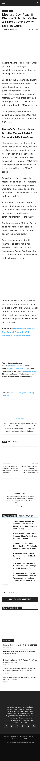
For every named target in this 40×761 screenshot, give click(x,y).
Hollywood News (29, 371)
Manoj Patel (7, 29)
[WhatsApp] (18, 34)
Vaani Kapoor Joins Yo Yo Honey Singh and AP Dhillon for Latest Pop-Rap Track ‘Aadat (25, 546)
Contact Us (14, 736)
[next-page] (6, 585)
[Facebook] (4, 34)
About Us (6, 736)
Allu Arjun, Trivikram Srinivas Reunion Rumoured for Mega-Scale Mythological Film (24, 565)
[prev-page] (3, 585)
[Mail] (17, 726)
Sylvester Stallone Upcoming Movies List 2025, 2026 (20, 645)
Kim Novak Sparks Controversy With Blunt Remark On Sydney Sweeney (19, 678)
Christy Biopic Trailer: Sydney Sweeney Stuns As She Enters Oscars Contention (25, 536)
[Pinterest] (13, 34)
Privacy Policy (23, 736)
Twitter (30, 393)
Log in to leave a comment (20, 599)
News (9, 8)
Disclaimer (15, 739)
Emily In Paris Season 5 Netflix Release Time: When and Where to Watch (20, 661)
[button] (3, 3)
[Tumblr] (28, 726)
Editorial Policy (24, 739)
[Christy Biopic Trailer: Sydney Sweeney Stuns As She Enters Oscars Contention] (7, 536)
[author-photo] (20, 490)
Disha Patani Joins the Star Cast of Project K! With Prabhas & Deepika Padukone (18, 332)
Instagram (22, 393)
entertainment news (14, 366)
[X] (9, 34)
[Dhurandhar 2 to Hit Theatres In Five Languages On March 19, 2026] (7, 555)
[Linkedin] (22, 506)
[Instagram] (12, 726)
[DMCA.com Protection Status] (20, 758)
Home (4, 8)
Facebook (13, 393)
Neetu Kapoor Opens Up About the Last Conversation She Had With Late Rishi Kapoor (30, 469)
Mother (20, 442)
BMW (9, 442)
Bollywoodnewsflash (15, 368)
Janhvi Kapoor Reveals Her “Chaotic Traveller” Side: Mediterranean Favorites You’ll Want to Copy (20, 670)
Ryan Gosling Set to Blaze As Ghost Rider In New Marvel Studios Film (19, 652)
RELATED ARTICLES (9, 516)
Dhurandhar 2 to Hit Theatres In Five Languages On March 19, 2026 (24, 555)
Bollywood (15, 8)
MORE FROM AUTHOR (26, 516)
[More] (23, 34)
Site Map (31, 736)
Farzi (14, 442)
